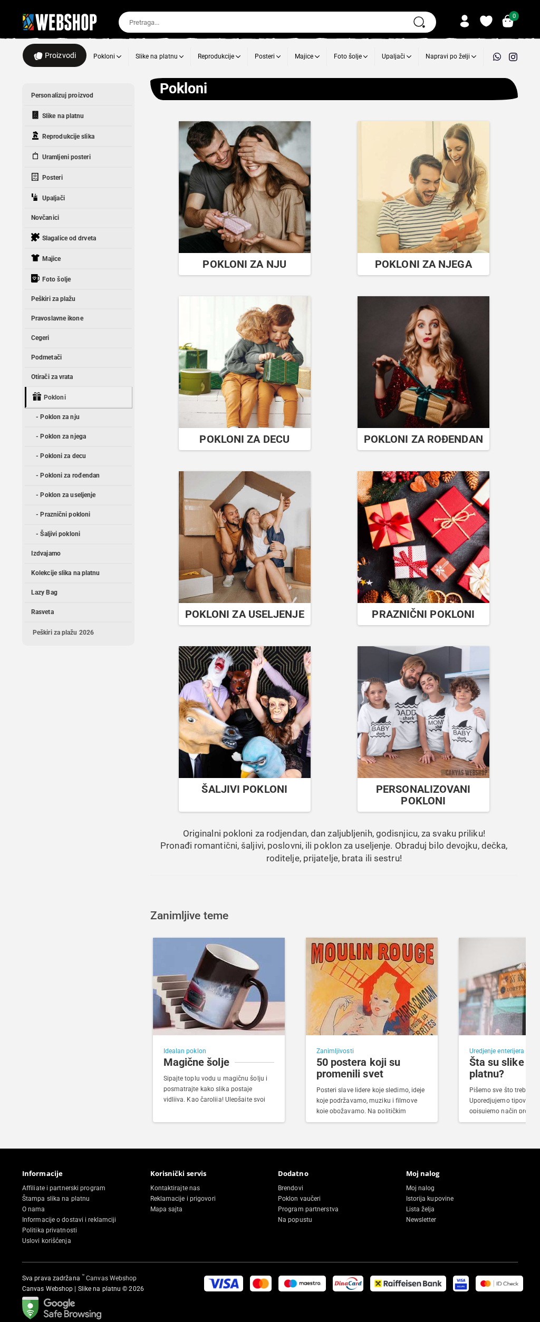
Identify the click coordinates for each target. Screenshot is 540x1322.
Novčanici (45, 217)
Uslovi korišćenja (46, 1241)
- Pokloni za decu (58, 456)
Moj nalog (420, 1188)
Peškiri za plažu (53, 299)
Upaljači (394, 56)
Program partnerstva (308, 1209)
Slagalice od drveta (69, 238)
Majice (305, 56)
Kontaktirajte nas (175, 1188)
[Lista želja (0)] (486, 20)
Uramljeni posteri (66, 157)
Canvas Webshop (109, 1278)
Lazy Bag (44, 592)
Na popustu (295, 1219)
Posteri (265, 56)
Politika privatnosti (49, 1230)
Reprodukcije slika (68, 136)
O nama (33, 1209)
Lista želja (420, 1209)
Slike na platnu (157, 56)
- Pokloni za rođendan (65, 475)
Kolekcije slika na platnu (65, 573)
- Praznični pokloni (60, 514)
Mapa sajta (166, 1209)
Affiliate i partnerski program (63, 1188)
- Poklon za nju (55, 417)
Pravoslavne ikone (57, 318)
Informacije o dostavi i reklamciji (69, 1219)
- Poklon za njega (58, 436)
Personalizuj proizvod (62, 95)
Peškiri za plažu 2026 (63, 632)
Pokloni (105, 56)
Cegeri (40, 338)
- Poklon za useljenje (63, 495)
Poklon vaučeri (299, 1198)
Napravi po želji (448, 56)
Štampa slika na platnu (56, 1198)
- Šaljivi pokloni (55, 534)
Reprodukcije (217, 56)
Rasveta (42, 612)
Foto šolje (348, 56)
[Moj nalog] (464, 20)
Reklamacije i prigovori (183, 1198)
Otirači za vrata (52, 377)
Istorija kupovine (430, 1198)
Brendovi (290, 1188)
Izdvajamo (46, 553)
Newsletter (421, 1219)
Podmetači (46, 357)
